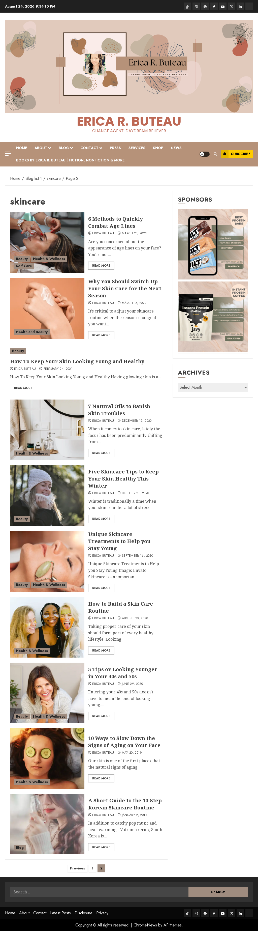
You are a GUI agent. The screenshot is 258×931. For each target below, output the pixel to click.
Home (21, 147)
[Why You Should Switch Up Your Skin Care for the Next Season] (47, 308)
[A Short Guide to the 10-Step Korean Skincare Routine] (47, 824)
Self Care (24, 265)
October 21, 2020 (135, 493)
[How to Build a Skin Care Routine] (47, 627)
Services (136, 147)
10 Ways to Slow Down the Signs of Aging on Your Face (124, 742)
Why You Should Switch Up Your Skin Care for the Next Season (124, 288)
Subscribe (240, 153)
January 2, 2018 (134, 815)
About (41, 147)
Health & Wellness (49, 258)
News (176, 147)
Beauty (22, 258)
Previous (77, 868)
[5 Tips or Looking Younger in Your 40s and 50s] (47, 693)
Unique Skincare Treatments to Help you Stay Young (119, 541)
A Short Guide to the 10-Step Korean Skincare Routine (125, 804)
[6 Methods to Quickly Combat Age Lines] (47, 242)
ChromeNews (145, 925)
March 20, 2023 (134, 234)
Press (115, 147)
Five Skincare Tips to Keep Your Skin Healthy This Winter (123, 478)
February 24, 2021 (58, 369)
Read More (101, 265)
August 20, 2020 (135, 618)
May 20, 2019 (132, 753)
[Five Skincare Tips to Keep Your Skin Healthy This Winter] (47, 495)
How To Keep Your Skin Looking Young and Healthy (77, 361)
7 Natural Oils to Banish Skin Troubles (119, 410)
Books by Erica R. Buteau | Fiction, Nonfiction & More (70, 160)
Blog (64, 147)
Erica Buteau (103, 234)
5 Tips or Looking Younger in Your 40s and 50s (122, 673)
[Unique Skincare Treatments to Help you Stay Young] (47, 561)
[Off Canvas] (8, 154)
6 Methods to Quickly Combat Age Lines (115, 222)
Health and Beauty (32, 331)
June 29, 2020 (132, 684)
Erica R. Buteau (129, 121)
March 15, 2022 (134, 303)
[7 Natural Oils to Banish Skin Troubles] (47, 430)
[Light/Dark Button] (205, 154)
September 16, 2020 (137, 556)
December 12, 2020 (137, 421)
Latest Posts (60, 913)
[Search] (215, 154)
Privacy (102, 913)
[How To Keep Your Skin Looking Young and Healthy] (86, 351)
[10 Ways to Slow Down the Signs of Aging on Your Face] (47, 758)
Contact (89, 147)
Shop (158, 147)
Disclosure (83, 913)
